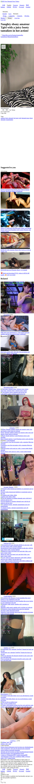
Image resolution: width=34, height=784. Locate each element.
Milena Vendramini (11, 353)
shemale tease (25, 118)
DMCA (24, 756)
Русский (21, 7)
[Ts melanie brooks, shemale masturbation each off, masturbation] (17, 506)
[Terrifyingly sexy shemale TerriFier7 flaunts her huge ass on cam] (17, 651)
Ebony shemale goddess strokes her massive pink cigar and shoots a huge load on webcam (17, 433)
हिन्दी (27, 5)
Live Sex (17, 18)
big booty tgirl (17, 118)
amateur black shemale (7, 118)
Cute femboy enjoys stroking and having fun (13, 394)
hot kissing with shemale (11, 753)
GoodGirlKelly (8, 596)
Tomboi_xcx (7, 648)
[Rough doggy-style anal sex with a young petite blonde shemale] (17, 450)
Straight (4, 14)
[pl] (5, 740)
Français (15, 5)
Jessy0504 (6, 315)
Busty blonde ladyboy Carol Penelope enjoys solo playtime (17, 439)
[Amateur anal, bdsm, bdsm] (9, 495)
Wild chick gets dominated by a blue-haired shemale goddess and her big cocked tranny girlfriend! (15, 333)
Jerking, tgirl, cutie (6, 744)
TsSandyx (12, 428)
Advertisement (5, 756)
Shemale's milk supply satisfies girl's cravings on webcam (16, 607)
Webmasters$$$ (11, 755)
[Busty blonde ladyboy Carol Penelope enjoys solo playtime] (17, 437)
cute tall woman (24, 748)
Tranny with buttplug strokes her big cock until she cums (16, 706)
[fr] (8, 428)
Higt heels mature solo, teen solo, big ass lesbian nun (15, 352)
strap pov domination (25, 747)
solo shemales (16, 750)
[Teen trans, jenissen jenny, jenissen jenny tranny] (14, 389)
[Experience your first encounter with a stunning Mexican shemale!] (17, 443)
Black (16, 37)
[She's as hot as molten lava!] (9, 702)
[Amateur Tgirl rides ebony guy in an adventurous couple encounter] (17, 697)
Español (28, 7)
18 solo (18, 748)
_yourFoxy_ (13, 740)
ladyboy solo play (11, 748)
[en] (2, 315)
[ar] (5, 428)
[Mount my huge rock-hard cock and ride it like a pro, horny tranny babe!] (17, 553)
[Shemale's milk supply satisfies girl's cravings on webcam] (17, 606)
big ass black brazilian (18, 752)
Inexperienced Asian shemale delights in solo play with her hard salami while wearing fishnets (17, 548)
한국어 (15, 7)
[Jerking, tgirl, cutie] (6, 742)
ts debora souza (8, 750)
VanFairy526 (7, 543)
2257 (5, 758)
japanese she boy (14, 747)
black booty (21, 753)
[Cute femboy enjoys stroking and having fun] (14, 392)
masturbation (9, 119)
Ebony (6, 37)
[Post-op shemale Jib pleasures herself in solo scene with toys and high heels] (17, 657)
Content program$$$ (21, 755)
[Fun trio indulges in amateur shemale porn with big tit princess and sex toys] (17, 500)
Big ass (8, 35)
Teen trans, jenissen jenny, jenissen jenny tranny (14, 390)
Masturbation (11, 37)
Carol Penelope (10, 440)
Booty (4, 35)
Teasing (14, 35)
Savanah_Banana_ (9, 487)
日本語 (9, 7)
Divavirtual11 (4, 694)
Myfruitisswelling (8, 387)
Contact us (4, 755)
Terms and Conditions (15, 756)
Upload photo (11, 758)
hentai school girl (5, 747)
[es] (29, 692)
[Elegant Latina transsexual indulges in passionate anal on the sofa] (17, 490)
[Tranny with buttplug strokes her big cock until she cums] (17, 705)
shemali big (27, 752)
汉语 (3, 5)
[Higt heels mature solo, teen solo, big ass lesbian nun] (15, 350)
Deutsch (22, 5)
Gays (9, 14)
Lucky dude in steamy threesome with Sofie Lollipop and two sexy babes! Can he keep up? (16, 561)
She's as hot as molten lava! (8, 703)
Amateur (18, 35)
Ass (11, 35)
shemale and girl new (6, 752)
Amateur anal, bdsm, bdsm (8, 496)
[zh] (8, 740)
